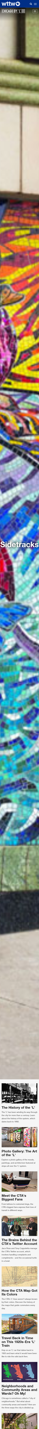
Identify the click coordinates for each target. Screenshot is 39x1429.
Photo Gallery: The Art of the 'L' (19, 1153)
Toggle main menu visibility (36, 4)
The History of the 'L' (18, 1107)
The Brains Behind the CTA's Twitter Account (19, 1242)
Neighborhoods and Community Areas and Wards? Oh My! (19, 1389)
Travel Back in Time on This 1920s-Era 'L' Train (18, 1341)
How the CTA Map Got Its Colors (19, 1292)
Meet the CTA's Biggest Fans (14, 1197)
